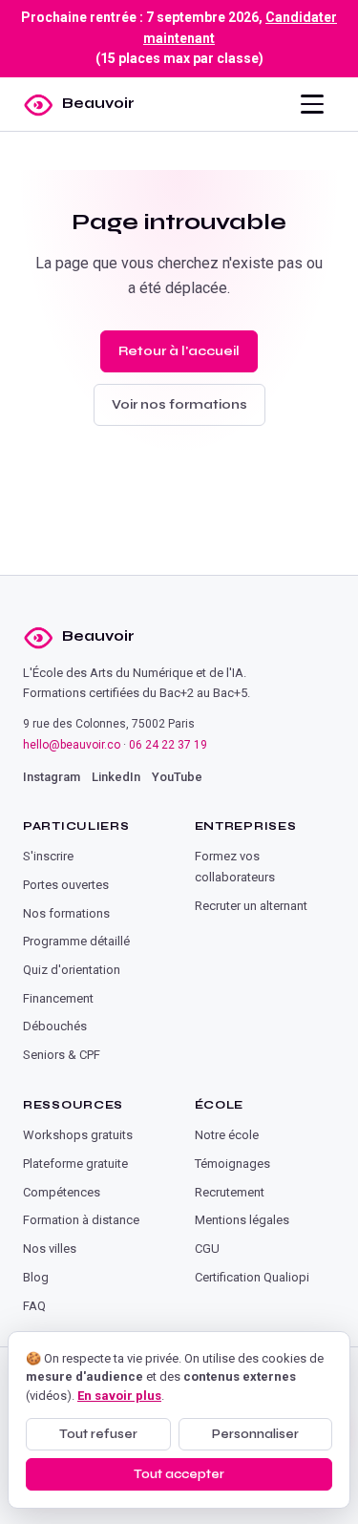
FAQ (34, 1306)
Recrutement (229, 1192)
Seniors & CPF (61, 1055)
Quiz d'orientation (71, 970)
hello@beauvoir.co (71, 744)
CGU (207, 1248)
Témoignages (232, 1163)
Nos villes (49, 1248)
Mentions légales (242, 1220)
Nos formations (66, 913)
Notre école (227, 1135)
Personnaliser (255, 1434)
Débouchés (55, 1026)
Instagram (51, 777)
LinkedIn (116, 777)
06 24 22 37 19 (168, 744)
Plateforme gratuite (75, 1163)
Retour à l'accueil (179, 351)
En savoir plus (119, 1395)
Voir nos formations (179, 404)
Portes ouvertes (66, 885)
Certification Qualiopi (252, 1277)
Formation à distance (81, 1220)
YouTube (177, 777)
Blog (36, 1277)
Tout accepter (179, 1474)
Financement (58, 998)
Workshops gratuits (78, 1135)
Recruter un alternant (251, 906)
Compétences (61, 1192)
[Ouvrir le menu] (312, 104)
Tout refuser (98, 1434)
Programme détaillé (76, 941)
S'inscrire (48, 856)
